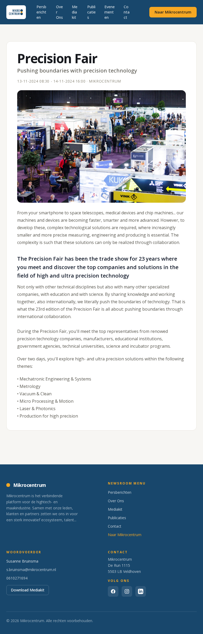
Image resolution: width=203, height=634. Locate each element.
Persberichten (41, 12)
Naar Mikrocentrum (173, 12)
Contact (127, 12)
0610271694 (16, 578)
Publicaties (91, 12)
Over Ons (59, 12)
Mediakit (74, 12)
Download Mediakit (27, 589)
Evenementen (109, 12)
